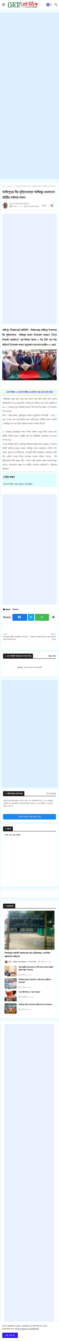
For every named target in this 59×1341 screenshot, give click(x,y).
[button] (56, 5)
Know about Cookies (26, 1328)
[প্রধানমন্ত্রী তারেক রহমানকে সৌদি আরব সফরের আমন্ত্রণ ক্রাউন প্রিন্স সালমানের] (11, 971)
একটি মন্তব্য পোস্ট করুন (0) (29, 816)
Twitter (31, 617)
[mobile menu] (3, 4)
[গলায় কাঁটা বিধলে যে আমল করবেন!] (11, 996)
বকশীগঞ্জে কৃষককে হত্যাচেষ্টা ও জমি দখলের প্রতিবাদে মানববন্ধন (34, 981)
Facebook (19, 617)
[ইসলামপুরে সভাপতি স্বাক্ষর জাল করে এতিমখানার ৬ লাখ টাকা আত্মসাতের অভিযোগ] (29, 930)
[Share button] (53, 617)
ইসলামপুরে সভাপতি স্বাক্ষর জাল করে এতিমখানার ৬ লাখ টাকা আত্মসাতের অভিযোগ (27, 954)
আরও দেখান (52, 656)
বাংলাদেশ (10, 186)
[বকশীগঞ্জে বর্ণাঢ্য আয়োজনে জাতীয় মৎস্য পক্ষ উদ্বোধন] (11, 1008)
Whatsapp (42, 617)
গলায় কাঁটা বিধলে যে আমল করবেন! (29, 992)
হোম (3, 186)
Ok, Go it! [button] (10, 1335)
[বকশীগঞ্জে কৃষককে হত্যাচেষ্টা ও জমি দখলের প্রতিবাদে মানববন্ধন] (11, 983)
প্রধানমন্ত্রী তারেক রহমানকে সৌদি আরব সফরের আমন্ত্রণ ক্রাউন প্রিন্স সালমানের (35, 968)
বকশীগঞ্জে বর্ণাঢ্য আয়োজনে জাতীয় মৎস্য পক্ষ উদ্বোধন (35, 1004)
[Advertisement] (29, 95)
